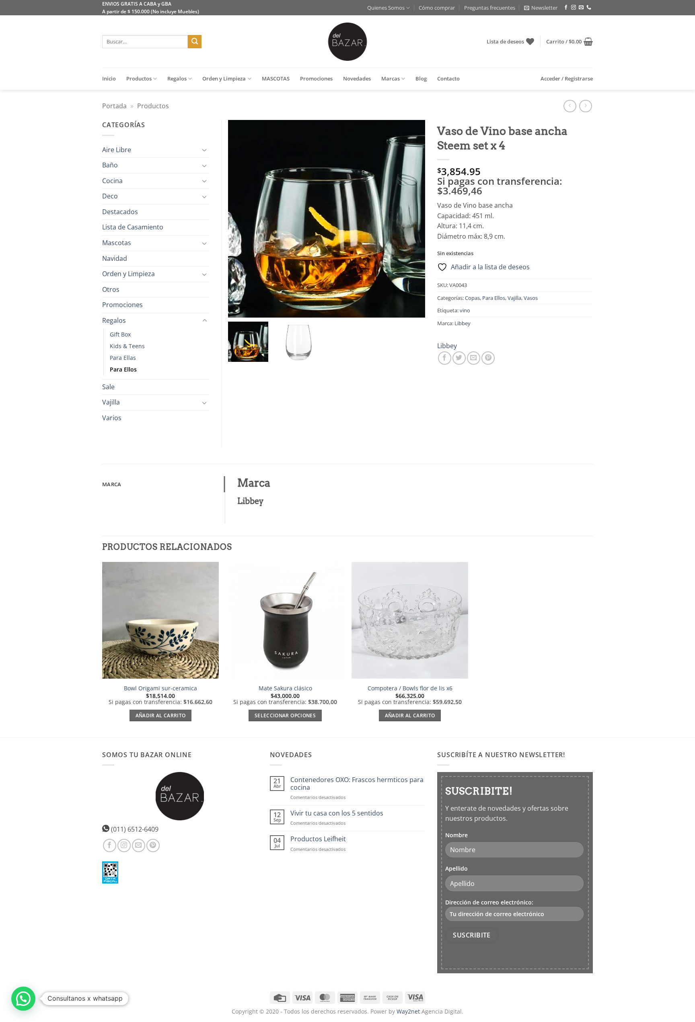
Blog (421, 78)
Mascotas (116, 242)
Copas (472, 297)
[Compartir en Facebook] (444, 358)
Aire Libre (116, 149)
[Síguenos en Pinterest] (153, 845)
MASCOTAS (276, 78)
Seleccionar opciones (285, 715)
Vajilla (514, 297)
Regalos (177, 78)
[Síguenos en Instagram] (573, 7)
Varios (111, 417)
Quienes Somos (386, 7)
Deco (110, 196)
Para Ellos (493, 297)
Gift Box (120, 334)
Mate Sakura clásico (285, 688)
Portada (114, 105)
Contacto (448, 78)
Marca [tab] (111, 484)
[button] (540, 8)
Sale (108, 386)
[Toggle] (205, 150)
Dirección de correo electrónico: (489, 902)
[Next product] (569, 106)
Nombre (456, 835)
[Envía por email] (473, 358)
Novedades (357, 78)
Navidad (114, 258)
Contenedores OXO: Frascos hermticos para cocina (357, 783)
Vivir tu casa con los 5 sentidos (336, 813)
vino (465, 310)
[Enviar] (195, 42)
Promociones (316, 78)
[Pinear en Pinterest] (488, 358)
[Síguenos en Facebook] (565, 7)
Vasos (531, 297)
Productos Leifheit (318, 839)
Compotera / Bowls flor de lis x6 (410, 688)
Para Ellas (123, 357)
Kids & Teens (127, 346)
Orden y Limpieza (224, 78)
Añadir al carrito (161, 715)
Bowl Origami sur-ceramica (160, 688)
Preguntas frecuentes (489, 7)
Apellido (456, 868)
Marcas (390, 78)
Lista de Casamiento (132, 227)
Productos (139, 78)
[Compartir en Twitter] (459, 358)
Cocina (112, 180)
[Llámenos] (588, 7)
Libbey (462, 323)
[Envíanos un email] (581, 7)
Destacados (120, 211)
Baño (110, 165)
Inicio (109, 78)
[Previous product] (585, 106)
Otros (110, 289)
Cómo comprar (437, 7)
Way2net (408, 1011)
